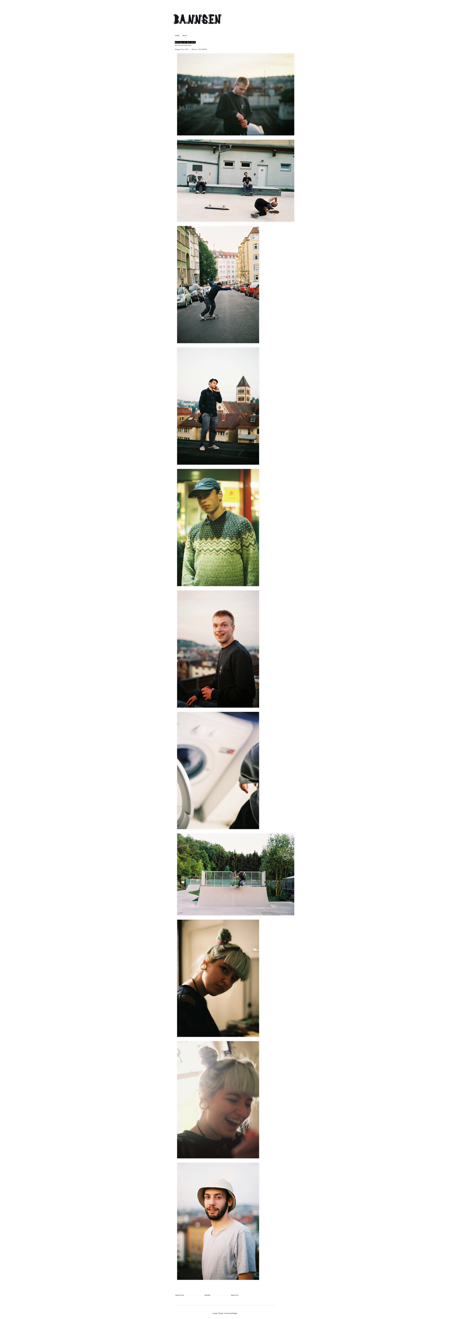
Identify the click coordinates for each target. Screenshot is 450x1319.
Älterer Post (234, 1295)
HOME (177, 35)
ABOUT (184, 35)
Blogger (234, 1313)
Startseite (207, 1295)
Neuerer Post (179, 1295)
